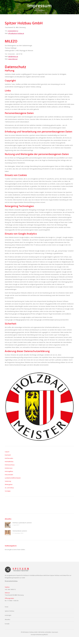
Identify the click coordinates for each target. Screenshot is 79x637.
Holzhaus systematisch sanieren (22, 523)
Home (6, 607)
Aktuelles (7, 619)
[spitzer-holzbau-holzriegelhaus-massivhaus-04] (45, 505)
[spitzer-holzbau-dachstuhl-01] (60, 505)
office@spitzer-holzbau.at (16, 33)
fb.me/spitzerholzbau (11, 581)
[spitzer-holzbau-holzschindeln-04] (30, 505)
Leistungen (8, 615)
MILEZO (46, 634)
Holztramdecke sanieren (20, 531)
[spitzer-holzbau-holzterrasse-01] (23, 505)
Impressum (55, 632)
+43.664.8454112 (12, 31)
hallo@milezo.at (13, 56)
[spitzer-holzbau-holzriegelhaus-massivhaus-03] (53, 505)
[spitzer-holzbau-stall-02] (8, 505)
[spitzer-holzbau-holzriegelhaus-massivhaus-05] (38, 505)
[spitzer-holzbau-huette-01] (16, 505)
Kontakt (7, 624)
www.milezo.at (12, 59)
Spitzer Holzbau (9, 611)
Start (35, 10)
